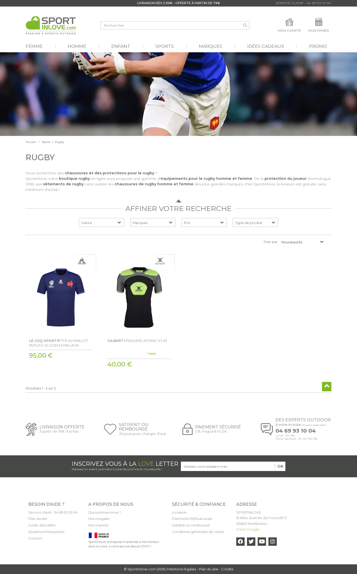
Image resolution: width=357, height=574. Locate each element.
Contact (35, 538)
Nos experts (98, 525)
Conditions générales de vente (198, 532)
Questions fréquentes (46, 532)
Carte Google (248, 529)
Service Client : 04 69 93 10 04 (303, 3)
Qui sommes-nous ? (104, 512)
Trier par (270, 242)
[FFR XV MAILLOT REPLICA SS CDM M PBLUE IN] (61, 297)
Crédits (227, 569)
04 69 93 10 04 (295, 431)
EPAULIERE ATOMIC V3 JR (137, 340)
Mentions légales (181, 569)
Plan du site (37, 518)
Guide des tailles (41, 525)
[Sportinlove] (51, 25)
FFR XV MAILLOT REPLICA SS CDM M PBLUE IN (58, 342)
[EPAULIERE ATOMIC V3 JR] (139, 297)
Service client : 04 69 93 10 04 (53, 512)
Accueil (31, 142)
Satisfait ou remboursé (191, 525)
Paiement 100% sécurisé (192, 518)
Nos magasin (99, 518)
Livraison (179, 512)
